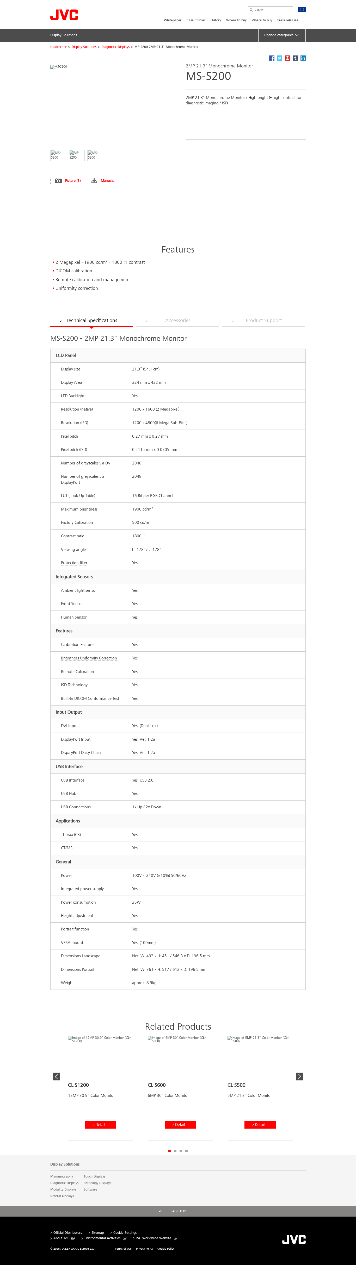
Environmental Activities (102, 1238)
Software (90, 1189)
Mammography (61, 1176)
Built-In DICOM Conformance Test (90, 698)
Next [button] (299, 1076)
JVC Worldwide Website (153, 1238)
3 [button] (181, 1151)
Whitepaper (172, 20)
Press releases (287, 20)
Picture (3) (73, 180)
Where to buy (236, 20)
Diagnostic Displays (115, 47)
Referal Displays (62, 1196)
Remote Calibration (77, 671)
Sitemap (97, 1233)
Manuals (107, 180)
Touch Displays (94, 1176)
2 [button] (175, 1151)
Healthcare (58, 47)
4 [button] (186, 1151)
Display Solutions (84, 47)
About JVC (61, 1238)
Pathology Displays (97, 1183)
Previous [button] (56, 1076)
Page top (178, 1211)
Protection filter (74, 562)
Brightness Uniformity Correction (89, 658)
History (216, 20)
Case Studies (196, 20)
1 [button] (169, 1151)
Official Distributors (67, 1233)
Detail (100, 1124)
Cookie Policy (165, 1248)
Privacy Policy (144, 1248)
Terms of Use (123, 1248)
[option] (100, 1090)
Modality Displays (63, 1189)
